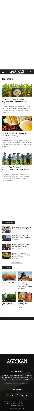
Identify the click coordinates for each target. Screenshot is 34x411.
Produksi (4, 300)
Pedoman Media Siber (17, 405)
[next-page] (6, 311)
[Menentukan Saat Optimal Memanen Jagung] (25, 297)
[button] (3, 71)
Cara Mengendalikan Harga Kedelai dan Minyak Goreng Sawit (16, 134)
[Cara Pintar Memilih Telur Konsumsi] (9, 276)
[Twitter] (12, 395)
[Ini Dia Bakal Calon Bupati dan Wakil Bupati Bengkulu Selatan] (6, 238)
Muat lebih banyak (16, 262)
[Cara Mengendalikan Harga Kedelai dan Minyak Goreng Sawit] (17, 123)
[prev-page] (3, 311)
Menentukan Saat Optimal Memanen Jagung (23, 305)
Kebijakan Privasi (21, 404)
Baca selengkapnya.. (25, 379)
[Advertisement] (17, 17)
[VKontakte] (22, 395)
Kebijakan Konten (23, 402)
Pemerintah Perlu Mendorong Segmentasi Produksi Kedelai (14, 100)
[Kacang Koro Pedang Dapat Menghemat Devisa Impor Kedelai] (17, 157)
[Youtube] (27, 395)
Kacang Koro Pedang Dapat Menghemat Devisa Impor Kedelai (16, 168)
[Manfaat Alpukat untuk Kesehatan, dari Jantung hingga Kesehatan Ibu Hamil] (6, 255)
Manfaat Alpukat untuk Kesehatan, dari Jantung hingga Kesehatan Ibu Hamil (21, 255)
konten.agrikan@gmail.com (21, 383)
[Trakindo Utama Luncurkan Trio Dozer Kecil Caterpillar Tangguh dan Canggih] (25, 276)
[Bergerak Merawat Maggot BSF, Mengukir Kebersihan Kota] (6, 247)
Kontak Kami (7, 402)
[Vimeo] (17, 395)
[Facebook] (7, 395)
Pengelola (15, 402)
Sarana (19, 280)
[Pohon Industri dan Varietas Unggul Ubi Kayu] (9, 297)
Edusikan (4, 280)
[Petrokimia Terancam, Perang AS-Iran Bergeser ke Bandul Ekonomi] (6, 229)
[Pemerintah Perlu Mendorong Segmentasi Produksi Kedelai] (17, 89)
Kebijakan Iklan (11, 404)
